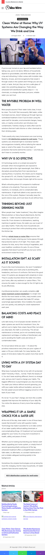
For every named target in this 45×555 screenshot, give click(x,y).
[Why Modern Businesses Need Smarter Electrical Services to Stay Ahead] (33, 521)
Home (17, 15)
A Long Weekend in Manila (14, 2)
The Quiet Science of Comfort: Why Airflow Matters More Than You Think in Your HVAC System (33, 507)
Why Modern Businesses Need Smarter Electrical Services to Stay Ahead (31, 531)
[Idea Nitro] (13, 8)
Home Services (26, 15)
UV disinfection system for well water (22, 475)
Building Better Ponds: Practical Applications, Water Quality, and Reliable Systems (11, 507)
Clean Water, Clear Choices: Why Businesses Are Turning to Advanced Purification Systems (11, 532)
